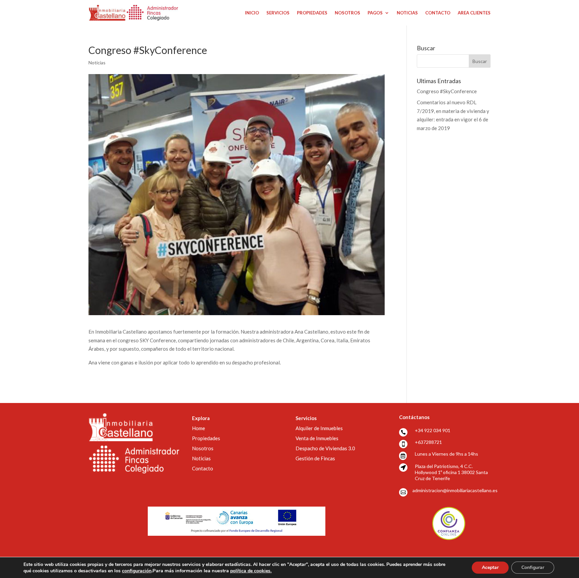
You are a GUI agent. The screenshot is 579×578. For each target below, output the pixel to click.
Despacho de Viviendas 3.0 (325, 448)
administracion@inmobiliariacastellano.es (455, 490)
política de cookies (251, 571)
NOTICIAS (407, 12)
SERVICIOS (278, 12)
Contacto (202, 468)
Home (198, 428)
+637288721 (428, 442)
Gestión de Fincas (315, 458)
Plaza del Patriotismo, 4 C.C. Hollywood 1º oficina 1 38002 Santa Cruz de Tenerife (451, 472)
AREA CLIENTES (474, 12)
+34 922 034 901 (432, 430)
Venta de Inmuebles (317, 438)
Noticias (97, 62)
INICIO (252, 12)
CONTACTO (437, 12)
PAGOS (375, 12)
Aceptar (490, 567)
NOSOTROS (347, 12)
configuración (136, 571)
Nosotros (202, 448)
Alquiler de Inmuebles (319, 428)
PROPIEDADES (312, 12)
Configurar (532, 567)
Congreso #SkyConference (447, 91)
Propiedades (206, 438)
